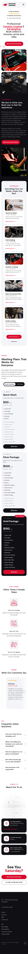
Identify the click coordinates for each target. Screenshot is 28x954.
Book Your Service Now (14, 44)
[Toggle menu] (23, 4)
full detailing (14, 29)
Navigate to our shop (10, 829)
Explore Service (9, 221)
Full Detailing (10, 240)
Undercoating (10, 321)
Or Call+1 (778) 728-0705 (14, 882)
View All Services (13, 336)
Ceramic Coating (12, 26)
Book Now (14, 341)
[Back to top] (25, 943)
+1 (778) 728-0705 (15, 837)
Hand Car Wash (11, 213)
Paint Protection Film (13, 294)
